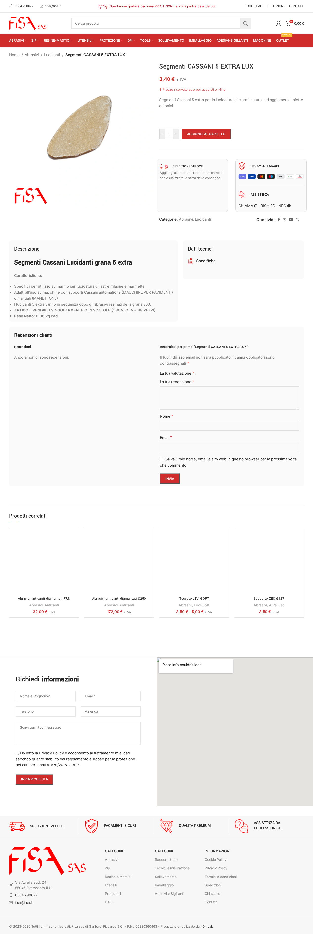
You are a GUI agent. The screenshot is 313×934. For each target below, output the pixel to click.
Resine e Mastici (118, 877)
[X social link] (285, 219)
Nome (166, 416)
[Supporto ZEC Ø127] (269, 563)
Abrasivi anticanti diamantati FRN (44, 598)
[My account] (279, 23)
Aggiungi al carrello (206, 134)
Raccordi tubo (166, 859)
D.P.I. (109, 902)
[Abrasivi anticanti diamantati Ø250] (119, 563)
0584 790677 (24, 6)
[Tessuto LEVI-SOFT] (194, 563)
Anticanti (52, 605)
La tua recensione (177, 381)
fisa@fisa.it (53, 6)
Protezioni (113, 893)
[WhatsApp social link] (297, 219)
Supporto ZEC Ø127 (269, 598)
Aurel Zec (277, 605)
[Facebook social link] (279, 219)
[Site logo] (27, 23)
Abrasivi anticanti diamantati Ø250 (119, 598)
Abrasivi (32, 54)
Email (166, 437)
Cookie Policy (215, 859)
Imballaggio (164, 885)
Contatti (211, 902)
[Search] (245, 23)
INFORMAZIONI (218, 851)
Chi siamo (212, 893)
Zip (107, 868)
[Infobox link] (44, 826)
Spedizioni (213, 885)
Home (14, 54)
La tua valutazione (177, 373)
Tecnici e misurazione (172, 868)
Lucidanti (52, 54)
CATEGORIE (114, 851)
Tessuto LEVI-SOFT (194, 598)
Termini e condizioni (221, 877)
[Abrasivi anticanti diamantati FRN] (44, 563)
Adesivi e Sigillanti (169, 893)
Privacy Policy (51, 753)
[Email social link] (291, 219)
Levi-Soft (201, 605)
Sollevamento (166, 877)
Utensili (111, 885)
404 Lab (207, 926)
